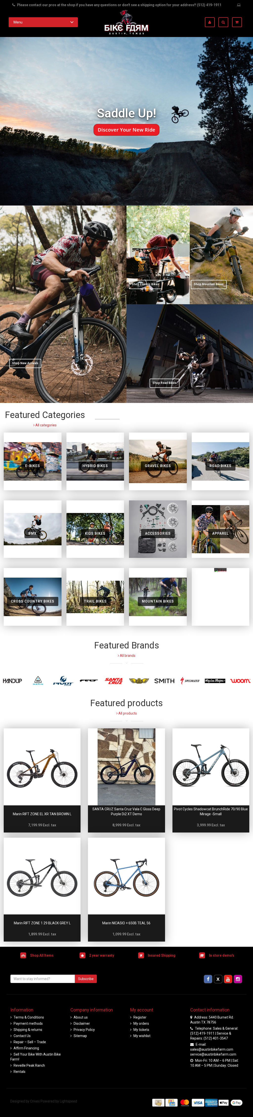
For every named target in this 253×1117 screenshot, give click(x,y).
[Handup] (12, 681)
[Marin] (38, 681)
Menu (18, 22)
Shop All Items (42, 955)
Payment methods (28, 1023)
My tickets (141, 1030)
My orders (141, 1023)
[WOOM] (240, 681)
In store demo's (221, 955)
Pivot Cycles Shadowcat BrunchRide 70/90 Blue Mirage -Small (211, 811)
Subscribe (86, 979)
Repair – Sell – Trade (30, 1042)
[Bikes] (220, 597)
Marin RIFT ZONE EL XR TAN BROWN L (42, 814)
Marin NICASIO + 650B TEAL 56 (126, 923)
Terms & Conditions (29, 1017)
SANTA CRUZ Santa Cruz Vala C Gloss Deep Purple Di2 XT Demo (126, 811)
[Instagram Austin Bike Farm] (238, 979)
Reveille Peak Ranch (29, 1065)
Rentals (19, 1072)
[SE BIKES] (139, 681)
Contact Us (22, 1036)
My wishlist (141, 1036)
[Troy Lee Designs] (215, 681)
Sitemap (80, 1036)
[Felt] (88, 681)
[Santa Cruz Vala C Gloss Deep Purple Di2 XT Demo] (126, 766)
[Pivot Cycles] (63, 681)
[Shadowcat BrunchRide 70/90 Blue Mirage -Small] (210, 766)
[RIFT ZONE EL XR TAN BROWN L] (42, 766)
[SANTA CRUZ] (114, 681)
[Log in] (211, 22)
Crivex (35, 1101)
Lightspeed (68, 1101)
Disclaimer (82, 1023)
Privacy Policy (84, 1030)
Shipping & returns (28, 1030)
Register (140, 1017)
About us (81, 1017)
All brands (127, 656)
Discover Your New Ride (126, 129)
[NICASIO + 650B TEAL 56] (126, 876)
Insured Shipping (161, 955)
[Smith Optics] (164, 681)
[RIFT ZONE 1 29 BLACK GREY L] (42, 876)
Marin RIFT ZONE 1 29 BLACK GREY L (42, 923)
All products (127, 713)
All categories (46, 425)
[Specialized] (190, 681)
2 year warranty (101, 955)
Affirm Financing (26, 1048)
